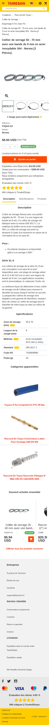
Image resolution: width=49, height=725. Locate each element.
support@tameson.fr (15, 595)
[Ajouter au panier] (31, 539)
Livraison (11, 617)
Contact (10, 632)
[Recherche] (44, 8)
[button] (3, 3)
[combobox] (24, 8)
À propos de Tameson (16, 573)
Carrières (11, 588)
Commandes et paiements (18, 610)
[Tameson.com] (16, 3)
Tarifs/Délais (12, 650)
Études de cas (13, 580)
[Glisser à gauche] (44, 78)
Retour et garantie (14, 624)
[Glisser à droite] (4, 78)
